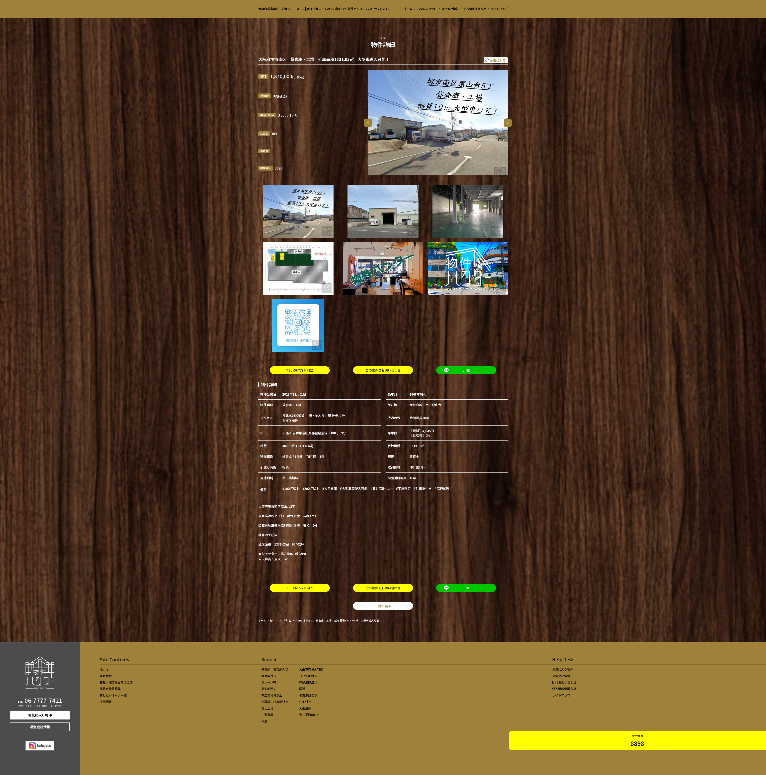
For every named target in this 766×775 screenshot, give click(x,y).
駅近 (302, 689)
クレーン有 (268, 682)
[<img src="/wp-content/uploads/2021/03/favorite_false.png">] (496, 60)
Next (508, 123)
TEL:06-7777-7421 (300, 370)
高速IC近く (268, 689)
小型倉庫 (267, 714)
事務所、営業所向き (274, 669)
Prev (368, 123)
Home (104, 669)
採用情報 (106, 702)
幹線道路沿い (308, 682)
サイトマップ (499, 9)
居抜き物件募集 (110, 689)
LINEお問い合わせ (564, 682)
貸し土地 (267, 708)
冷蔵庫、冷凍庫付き (274, 702)
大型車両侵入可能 (311, 669)
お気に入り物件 (427, 9)
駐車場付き (268, 676)
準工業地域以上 (271, 695)
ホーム (408, 9)
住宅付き (305, 702)
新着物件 (106, 676)
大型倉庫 (305, 708)
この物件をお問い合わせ (383, 370)
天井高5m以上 (309, 714)
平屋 (264, 721)
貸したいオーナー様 (113, 695)
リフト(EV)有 (308, 676)
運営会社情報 (450, 9)
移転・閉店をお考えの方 (116, 682)
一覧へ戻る (383, 605)
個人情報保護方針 (475, 9)
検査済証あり (308, 695)
